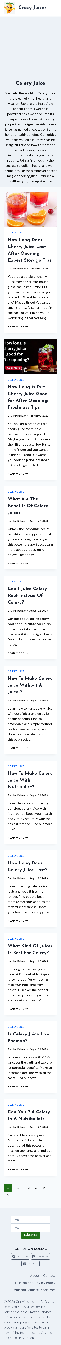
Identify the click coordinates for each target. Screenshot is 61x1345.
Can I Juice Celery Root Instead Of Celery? (27, 596)
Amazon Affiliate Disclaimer (34, 1290)
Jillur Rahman (18, 268)
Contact (49, 1275)
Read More (18, 326)
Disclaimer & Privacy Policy (35, 1282)
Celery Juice (16, 232)
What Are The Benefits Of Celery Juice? (28, 506)
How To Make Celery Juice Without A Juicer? (30, 685)
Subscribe (30, 1235)
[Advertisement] (30, 47)
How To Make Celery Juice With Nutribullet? (30, 780)
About (34, 1275)
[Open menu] (54, 7)
